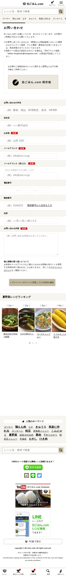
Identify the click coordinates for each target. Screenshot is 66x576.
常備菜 (23, 439)
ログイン (52, 5)
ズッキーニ (57, 19)
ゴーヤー (6, 19)
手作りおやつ (50, 435)
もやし (33, 438)
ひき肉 (43, 438)
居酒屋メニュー (41, 431)
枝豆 (28, 430)
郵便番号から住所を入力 (39, 205)
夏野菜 (13, 434)
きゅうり (33, 19)
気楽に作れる (44, 19)
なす (24, 19)
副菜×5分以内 (26, 435)
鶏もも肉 (16, 19)
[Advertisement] (33, 381)
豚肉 (38, 434)
